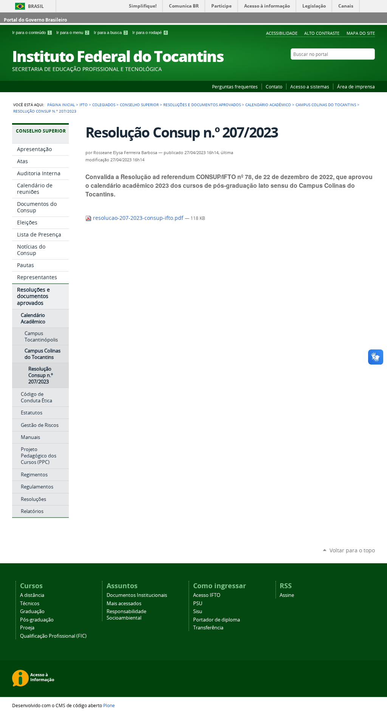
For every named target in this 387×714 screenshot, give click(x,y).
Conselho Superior (139, 104)
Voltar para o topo (352, 550)
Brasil (36, 6)
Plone (109, 705)
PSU (197, 603)
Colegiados (103, 104)
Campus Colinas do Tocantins (326, 104)
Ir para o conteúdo (31, 32)
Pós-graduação (37, 620)
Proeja (27, 627)
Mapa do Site (361, 33)
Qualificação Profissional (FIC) (53, 636)
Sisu (197, 611)
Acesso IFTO (206, 595)
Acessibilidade (281, 33)
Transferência (208, 627)
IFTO (83, 104)
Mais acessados (124, 603)
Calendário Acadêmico (268, 104)
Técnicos (29, 603)
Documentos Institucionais (137, 595)
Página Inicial (61, 104)
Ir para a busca (110, 32)
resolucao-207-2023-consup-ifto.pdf (138, 218)
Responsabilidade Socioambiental (126, 614)
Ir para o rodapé (149, 32)
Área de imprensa (356, 86)
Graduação (32, 611)
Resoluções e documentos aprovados (202, 104)
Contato (274, 86)
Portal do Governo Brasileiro (35, 20)
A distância (32, 595)
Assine (287, 595)
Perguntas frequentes (235, 86)
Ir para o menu (72, 32)
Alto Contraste (321, 33)
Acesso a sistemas (309, 86)
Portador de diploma (216, 620)
